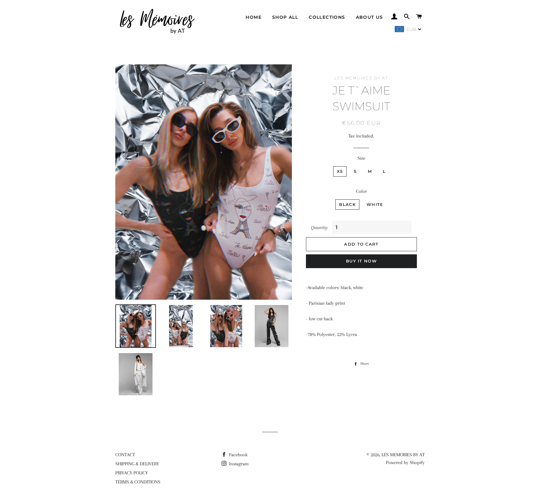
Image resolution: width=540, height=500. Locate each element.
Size (361, 158)
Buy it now (361, 260)
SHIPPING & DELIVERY (137, 464)
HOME (254, 17)
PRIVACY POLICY (131, 473)
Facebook (238, 455)
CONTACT (125, 455)
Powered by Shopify (405, 462)
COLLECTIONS (327, 17)
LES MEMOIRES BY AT (403, 455)
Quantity (319, 227)
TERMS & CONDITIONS (137, 482)
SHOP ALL (285, 17)
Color (361, 191)
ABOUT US (369, 17)
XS (340, 171)
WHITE (375, 204)
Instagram (238, 464)
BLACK (347, 204)
